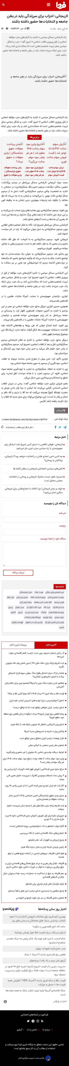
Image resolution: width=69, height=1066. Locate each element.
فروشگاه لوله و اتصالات (33, 617)
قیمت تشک (39, 592)
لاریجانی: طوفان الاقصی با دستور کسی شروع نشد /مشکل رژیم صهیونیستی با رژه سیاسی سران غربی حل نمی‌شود (33, 446)
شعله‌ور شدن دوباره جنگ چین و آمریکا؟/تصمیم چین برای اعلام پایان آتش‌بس (34, 685)
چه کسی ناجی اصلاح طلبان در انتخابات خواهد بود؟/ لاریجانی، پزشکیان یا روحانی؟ (33, 458)
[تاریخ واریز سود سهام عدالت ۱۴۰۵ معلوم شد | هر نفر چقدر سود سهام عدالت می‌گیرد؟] (34, 153)
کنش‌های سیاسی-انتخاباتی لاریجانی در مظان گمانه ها (38, 469)
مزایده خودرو (59, 617)
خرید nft (47, 607)
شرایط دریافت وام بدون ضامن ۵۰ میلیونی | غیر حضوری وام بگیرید (35, 752)
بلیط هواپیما (47, 617)
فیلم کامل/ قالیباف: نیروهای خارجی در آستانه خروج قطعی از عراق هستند (36, 855)
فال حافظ (10, 597)
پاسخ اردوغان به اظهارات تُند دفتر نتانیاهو (46, 840)
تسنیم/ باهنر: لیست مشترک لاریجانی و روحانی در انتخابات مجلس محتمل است (36, 479)
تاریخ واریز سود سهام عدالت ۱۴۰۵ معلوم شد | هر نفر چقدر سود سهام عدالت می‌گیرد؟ (34, 172)
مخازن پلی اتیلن (22, 597)
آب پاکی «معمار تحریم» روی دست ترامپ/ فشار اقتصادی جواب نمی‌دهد (36, 655)
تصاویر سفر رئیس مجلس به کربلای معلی (46, 745)
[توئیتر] (28, 1021)
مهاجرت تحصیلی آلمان (56, 597)
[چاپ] (3, 29)
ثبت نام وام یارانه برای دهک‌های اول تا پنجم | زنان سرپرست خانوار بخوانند (35, 807)
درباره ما (46, 1030)
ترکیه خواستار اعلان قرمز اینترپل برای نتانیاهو (45, 884)
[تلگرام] (65, 427)
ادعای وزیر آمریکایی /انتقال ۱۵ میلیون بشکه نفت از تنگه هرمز (37, 724)
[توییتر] (60, 427)
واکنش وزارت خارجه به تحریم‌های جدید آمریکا (44, 731)
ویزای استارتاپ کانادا (37, 597)
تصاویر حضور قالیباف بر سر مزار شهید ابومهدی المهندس (40, 898)
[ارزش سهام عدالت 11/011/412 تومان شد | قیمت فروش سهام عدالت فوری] (56, 153)
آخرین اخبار (51, 645)
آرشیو (19, 1030)
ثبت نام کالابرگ (58, 607)
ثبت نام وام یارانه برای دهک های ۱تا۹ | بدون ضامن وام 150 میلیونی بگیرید (35, 665)
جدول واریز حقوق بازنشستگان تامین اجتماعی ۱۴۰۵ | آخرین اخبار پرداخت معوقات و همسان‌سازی (36, 797)
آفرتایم (13, 612)
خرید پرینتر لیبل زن (32, 612)
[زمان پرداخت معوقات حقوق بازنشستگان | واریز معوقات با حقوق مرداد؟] (13, 153)
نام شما (62, 513)
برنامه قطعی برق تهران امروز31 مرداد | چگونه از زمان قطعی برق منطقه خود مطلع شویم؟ (34, 715)
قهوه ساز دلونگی (17, 622)
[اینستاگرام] (36, 1021)
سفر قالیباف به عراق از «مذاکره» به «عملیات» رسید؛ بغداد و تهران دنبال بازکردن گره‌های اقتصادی (33, 875)
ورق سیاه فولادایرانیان (56, 612)
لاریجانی (59, 410)
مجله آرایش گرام (26, 602)
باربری (20, 612)
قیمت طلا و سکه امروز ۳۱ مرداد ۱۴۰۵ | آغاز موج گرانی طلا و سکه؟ (36, 693)
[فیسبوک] (56, 427)
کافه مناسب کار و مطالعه (43, 602)
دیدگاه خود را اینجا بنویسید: (53, 539)
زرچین (10, 607)
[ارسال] (7, 29)
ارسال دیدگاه (18, 573)
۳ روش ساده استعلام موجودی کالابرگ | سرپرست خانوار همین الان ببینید (35, 777)
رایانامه (62, 526)
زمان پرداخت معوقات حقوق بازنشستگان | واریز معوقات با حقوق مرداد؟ (13, 172)
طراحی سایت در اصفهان (34, 622)
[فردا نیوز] (61, 9)
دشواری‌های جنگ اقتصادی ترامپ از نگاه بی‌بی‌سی (42, 833)
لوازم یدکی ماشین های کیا (54, 622)
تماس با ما (32, 1030)
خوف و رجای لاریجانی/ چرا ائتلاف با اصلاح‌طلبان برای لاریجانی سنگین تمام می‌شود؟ (34, 491)
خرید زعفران (19, 607)
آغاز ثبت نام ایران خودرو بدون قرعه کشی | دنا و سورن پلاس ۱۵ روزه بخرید (34, 787)
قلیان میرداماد (59, 602)
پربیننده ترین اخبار (18, 645)
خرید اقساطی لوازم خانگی (55, 592)
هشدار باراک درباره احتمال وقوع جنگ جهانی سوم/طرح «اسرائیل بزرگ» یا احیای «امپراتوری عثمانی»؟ (36, 675)
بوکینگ (43, 612)
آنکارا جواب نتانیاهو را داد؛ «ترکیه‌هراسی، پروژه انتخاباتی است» (37, 826)
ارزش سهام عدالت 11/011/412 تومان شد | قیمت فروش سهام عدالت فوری (56, 172)
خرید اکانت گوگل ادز (34, 607)
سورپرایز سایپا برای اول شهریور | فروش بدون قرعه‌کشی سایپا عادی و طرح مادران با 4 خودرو (34, 817)
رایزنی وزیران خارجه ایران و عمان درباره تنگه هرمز (42, 847)
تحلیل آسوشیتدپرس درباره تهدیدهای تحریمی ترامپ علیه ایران (36, 700)
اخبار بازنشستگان (26, 592)
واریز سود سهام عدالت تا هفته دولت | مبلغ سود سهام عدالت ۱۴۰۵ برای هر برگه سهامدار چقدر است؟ (33, 760)
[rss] (41, 1021)
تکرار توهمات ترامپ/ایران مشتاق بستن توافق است (42, 738)
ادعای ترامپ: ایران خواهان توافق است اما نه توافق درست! (38, 707)
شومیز (62, 627)
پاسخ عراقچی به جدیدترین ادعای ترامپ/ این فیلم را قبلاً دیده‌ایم (36, 891)
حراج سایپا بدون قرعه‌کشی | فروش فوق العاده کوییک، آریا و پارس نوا (34, 769)
